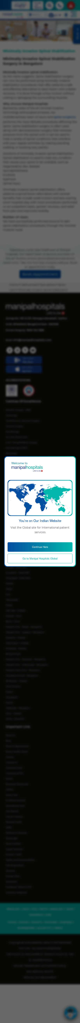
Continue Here (40, 547)
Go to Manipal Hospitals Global (40, 558)
